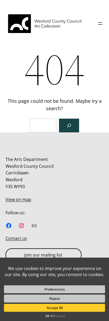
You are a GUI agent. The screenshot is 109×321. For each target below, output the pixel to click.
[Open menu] (100, 23)
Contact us (16, 238)
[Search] (69, 125)
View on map (18, 199)
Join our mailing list (43, 255)
